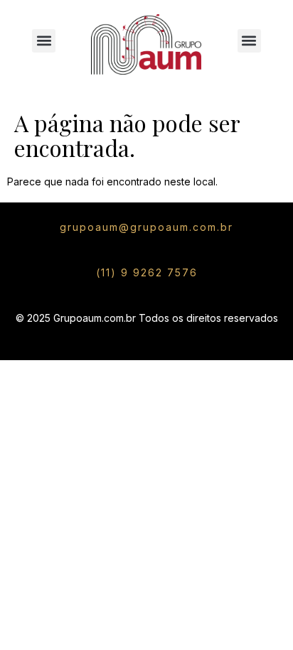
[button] (43, 41)
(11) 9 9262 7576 (147, 272)
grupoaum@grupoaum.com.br (146, 227)
